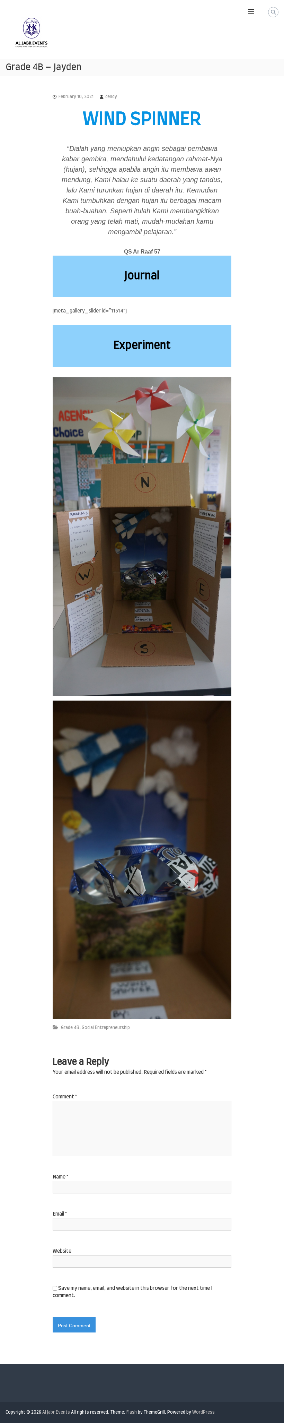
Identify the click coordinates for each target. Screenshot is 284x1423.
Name (60, 1177)
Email (60, 1214)
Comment (65, 1097)
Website (62, 1251)
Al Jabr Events (56, 1412)
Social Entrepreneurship (106, 1028)
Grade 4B (70, 1028)
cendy (111, 97)
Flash (131, 1412)
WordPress (203, 1412)
